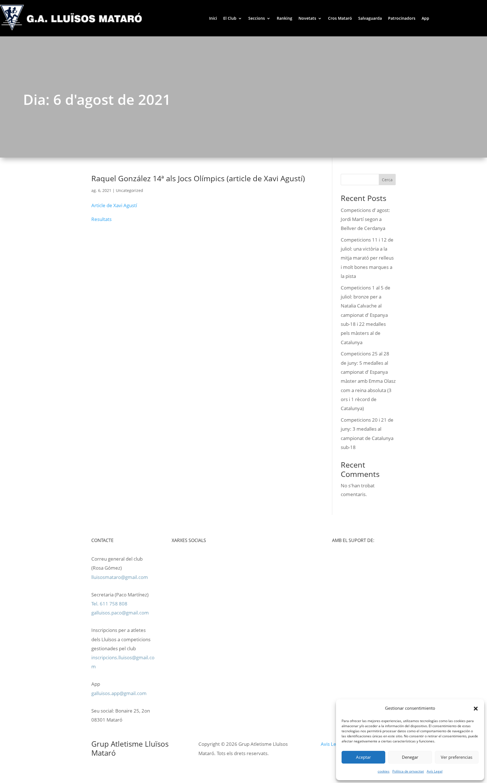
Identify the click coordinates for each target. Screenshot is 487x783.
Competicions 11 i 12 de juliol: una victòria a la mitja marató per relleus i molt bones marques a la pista (367, 257)
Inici (213, 18)
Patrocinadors (401, 18)
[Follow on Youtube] (198, 558)
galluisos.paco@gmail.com (120, 612)
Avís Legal (434, 771)
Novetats (307, 18)
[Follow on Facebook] (187, 558)
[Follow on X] (209, 558)
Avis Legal (331, 744)
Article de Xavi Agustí (114, 205)
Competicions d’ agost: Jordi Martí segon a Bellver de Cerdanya (365, 219)
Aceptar (363, 757)
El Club (229, 18)
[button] (476, 708)
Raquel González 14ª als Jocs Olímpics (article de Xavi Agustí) (198, 178)
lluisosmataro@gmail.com (119, 577)
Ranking (284, 18)
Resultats (101, 219)
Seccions (256, 18)
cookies (383, 771)
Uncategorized (129, 190)
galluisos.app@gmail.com (119, 693)
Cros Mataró (340, 18)
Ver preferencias (456, 757)
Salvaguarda (370, 18)
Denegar (410, 757)
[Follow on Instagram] (176, 558)
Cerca (387, 179)
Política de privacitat (408, 771)
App (425, 18)
